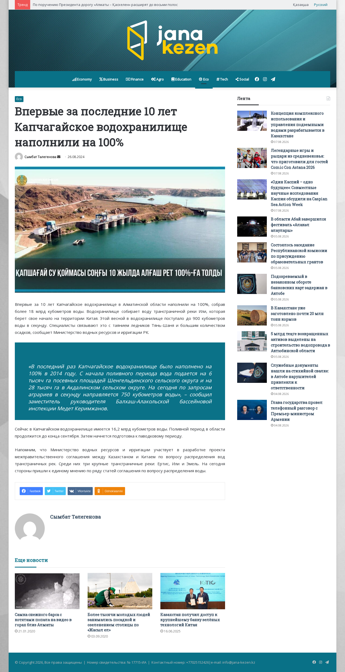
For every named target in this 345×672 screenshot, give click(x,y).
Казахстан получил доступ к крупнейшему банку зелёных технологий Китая (190, 619)
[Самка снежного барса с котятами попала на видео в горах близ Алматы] (47, 591)
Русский (320, 4)
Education (182, 79)
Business (110, 79)
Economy (84, 79)
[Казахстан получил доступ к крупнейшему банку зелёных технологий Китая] (192, 591)
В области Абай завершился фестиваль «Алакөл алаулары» (298, 224)
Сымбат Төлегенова (40, 157)
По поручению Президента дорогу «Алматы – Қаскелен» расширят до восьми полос (105, 4)
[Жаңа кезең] (172, 40)
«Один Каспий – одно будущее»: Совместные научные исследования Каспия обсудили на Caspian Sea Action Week (299, 193)
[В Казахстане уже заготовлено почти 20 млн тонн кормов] (252, 315)
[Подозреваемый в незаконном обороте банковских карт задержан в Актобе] (252, 284)
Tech (223, 79)
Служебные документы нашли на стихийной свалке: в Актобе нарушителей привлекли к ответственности (300, 376)
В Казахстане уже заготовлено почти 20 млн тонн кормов (297, 313)
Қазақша (301, 4)
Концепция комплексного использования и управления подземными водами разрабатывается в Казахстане (298, 124)
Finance (137, 79)
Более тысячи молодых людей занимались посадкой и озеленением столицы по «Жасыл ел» (119, 622)
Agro (160, 79)
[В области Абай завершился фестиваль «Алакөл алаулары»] (252, 226)
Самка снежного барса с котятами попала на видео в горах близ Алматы (43, 619)
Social (244, 79)
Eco (205, 79)
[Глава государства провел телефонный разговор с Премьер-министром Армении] (252, 410)
